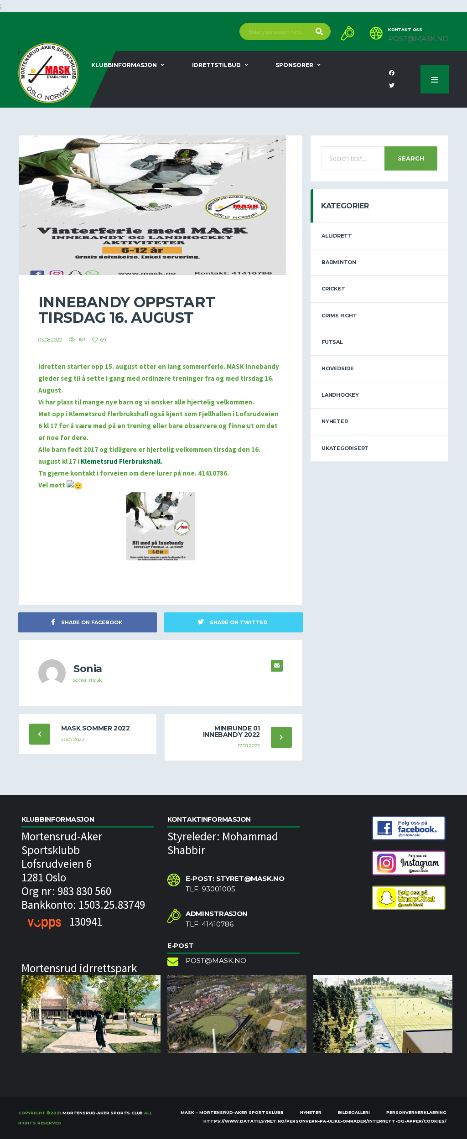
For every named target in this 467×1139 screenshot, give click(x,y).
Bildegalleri (354, 1112)
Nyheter (335, 421)
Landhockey (340, 395)
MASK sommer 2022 (95, 728)
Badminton (339, 262)
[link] (121, 461)
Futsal (332, 342)
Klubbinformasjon (124, 65)
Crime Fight (339, 315)
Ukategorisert (345, 448)
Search (411, 158)
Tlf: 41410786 (210, 924)
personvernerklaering (416, 1112)
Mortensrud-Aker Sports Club (102, 1112)
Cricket (333, 288)
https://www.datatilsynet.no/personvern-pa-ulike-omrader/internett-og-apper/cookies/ (324, 1120)
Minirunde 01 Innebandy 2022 (231, 731)
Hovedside (338, 368)
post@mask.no (418, 39)
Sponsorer (294, 65)
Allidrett (337, 236)
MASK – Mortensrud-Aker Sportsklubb (232, 1112)
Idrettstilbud (216, 65)
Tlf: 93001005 (210, 889)
